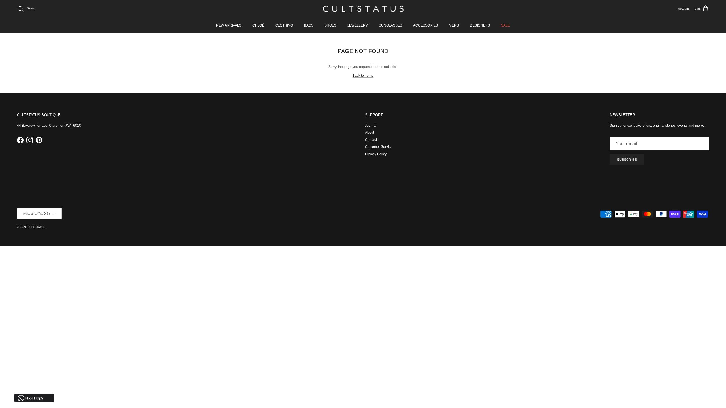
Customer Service (378, 147)
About (369, 133)
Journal (371, 126)
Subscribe (627, 159)
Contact (371, 140)
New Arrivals (228, 25)
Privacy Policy (376, 154)
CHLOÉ (258, 25)
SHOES (330, 25)
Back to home (363, 76)
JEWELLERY (357, 25)
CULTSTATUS (36, 226)
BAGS (308, 25)
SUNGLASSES (390, 25)
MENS (454, 25)
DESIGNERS (480, 25)
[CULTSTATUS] (363, 9)
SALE (505, 25)
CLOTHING (284, 25)
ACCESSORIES (425, 25)
